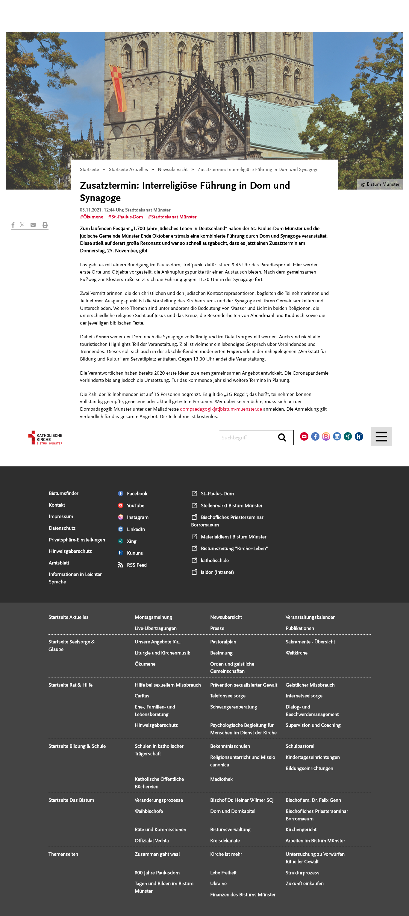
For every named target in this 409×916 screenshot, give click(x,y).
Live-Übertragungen (156, 628)
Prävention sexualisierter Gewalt (243, 685)
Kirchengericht (301, 829)
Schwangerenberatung (233, 707)
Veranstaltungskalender (310, 617)
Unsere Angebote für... (158, 642)
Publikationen (300, 628)
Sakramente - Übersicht (310, 642)
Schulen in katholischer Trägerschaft (159, 749)
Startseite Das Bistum (71, 800)
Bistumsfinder (63, 493)
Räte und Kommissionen (160, 829)
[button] (15, 224)
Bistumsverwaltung (230, 829)
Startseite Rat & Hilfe (71, 685)
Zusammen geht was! (157, 854)
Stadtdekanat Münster (173, 217)
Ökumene (93, 217)
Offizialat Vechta (152, 840)
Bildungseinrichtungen (309, 768)
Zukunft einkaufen (305, 883)
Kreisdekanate (225, 840)
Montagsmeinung (153, 617)
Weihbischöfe (149, 811)
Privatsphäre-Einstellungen (77, 540)
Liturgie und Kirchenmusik (162, 653)
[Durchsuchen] (282, 437)
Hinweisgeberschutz (70, 551)
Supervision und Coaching (313, 725)
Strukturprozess (302, 873)
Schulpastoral (300, 746)
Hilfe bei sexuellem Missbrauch (168, 685)
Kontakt (57, 505)
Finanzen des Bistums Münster (243, 894)
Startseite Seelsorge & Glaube (72, 645)
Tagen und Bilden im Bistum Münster (164, 887)
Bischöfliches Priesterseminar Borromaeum (317, 815)
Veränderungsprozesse (159, 800)
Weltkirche (296, 653)
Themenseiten (63, 854)
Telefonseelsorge (228, 696)
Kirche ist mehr (226, 854)
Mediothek (221, 779)
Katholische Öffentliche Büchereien (159, 782)
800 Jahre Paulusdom (157, 873)
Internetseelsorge (304, 696)
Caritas (142, 696)
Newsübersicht (173, 169)
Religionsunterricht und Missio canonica (242, 761)
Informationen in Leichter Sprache (75, 578)
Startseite (89, 169)
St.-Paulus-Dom (127, 217)
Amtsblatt (59, 563)
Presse (217, 628)
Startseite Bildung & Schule (77, 746)
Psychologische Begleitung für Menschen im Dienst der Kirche (243, 728)
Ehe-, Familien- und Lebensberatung (155, 710)
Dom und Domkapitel (232, 811)
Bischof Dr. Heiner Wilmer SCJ (242, 800)
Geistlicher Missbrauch (310, 685)
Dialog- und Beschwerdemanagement (312, 710)
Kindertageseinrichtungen (313, 757)
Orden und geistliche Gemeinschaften (232, 667)
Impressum (61, 516)
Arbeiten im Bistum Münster (315, 840)
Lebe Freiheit (223, 873)
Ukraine (218, 883)
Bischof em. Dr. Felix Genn (313, 800)
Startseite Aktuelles (128, 169)
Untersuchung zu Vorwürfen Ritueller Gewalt (315, 857)
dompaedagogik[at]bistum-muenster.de (221, 409)
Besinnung (221, 653)
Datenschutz (62, 528)
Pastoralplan (223, 642)
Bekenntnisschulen (230, 746)
